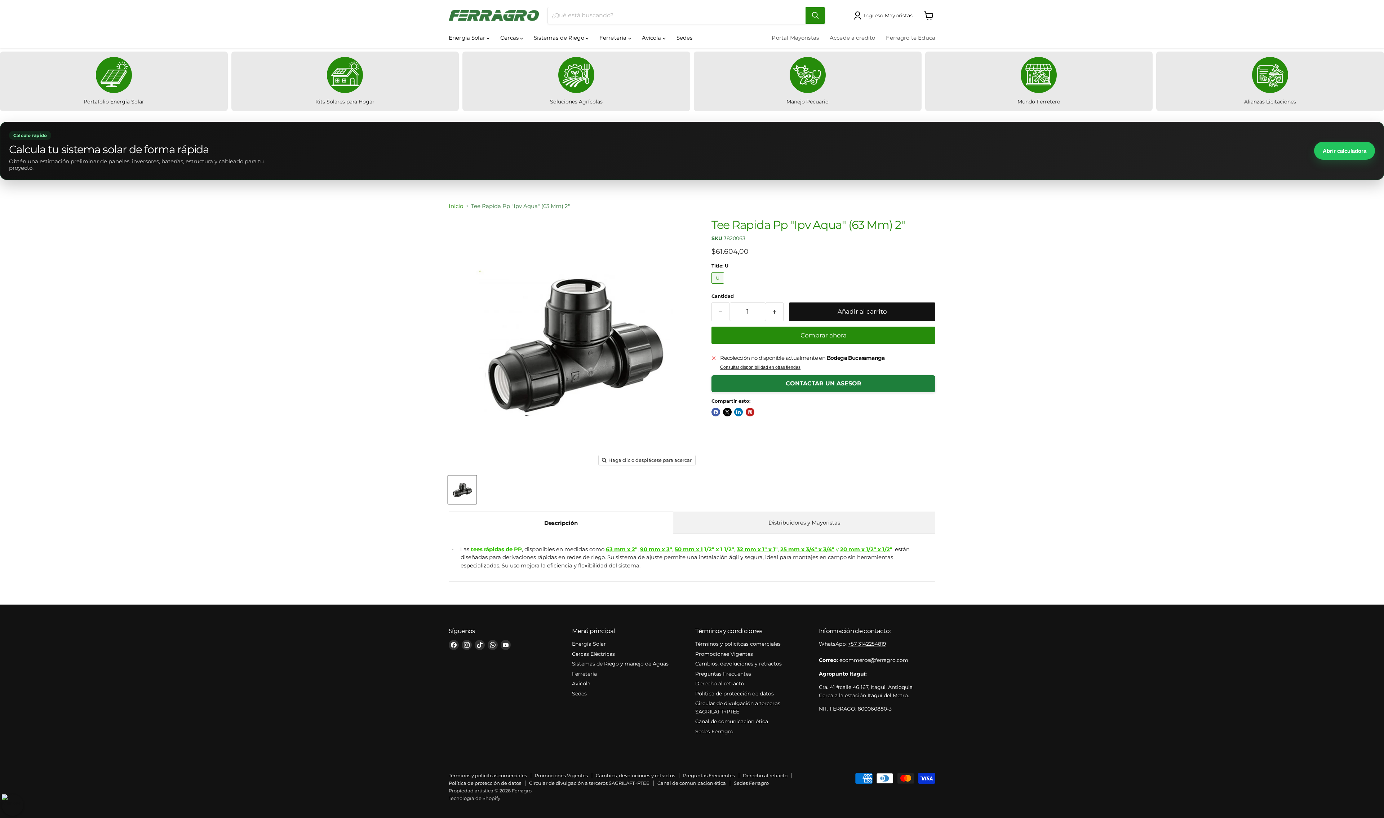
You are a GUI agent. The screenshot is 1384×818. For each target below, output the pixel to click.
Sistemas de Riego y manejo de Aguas (620, 663)
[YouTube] (506, 645)
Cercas (510, 37)
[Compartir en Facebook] (715, 412)
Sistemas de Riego (560, 37)
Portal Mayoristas (795, 37)
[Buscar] (815, 15)
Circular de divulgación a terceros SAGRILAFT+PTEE (589, 783)
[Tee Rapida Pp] (462, 490)
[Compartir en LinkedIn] (738, 412)
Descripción (561, 522)
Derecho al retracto (719, 683)
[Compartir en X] (727, 412)
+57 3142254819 (867, 644)
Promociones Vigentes (724, 654)
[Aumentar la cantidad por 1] (775, 311)
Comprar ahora (823, 335)
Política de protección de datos (734, 693)
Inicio (456, 206)
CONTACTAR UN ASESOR (823, 383)
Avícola (652, 37)
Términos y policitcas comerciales (738, 644)
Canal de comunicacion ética (731, 721)
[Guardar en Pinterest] (750, 412)
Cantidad (722, 296)
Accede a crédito (852, 37)
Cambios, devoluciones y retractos (738, 663)
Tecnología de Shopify (474, 798)
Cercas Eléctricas (593, 654)
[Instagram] (467, 645)
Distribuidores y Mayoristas (804, 522)
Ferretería (613, 37)
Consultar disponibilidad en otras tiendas (760, 367)
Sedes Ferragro (714, 731)
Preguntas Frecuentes (723, 674)
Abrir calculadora (1344, 151)
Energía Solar (468, 37)
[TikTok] (480, 645)
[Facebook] (454, 645)
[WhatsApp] (493, 645)
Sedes (685, 37)
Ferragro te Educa (910, 37)
